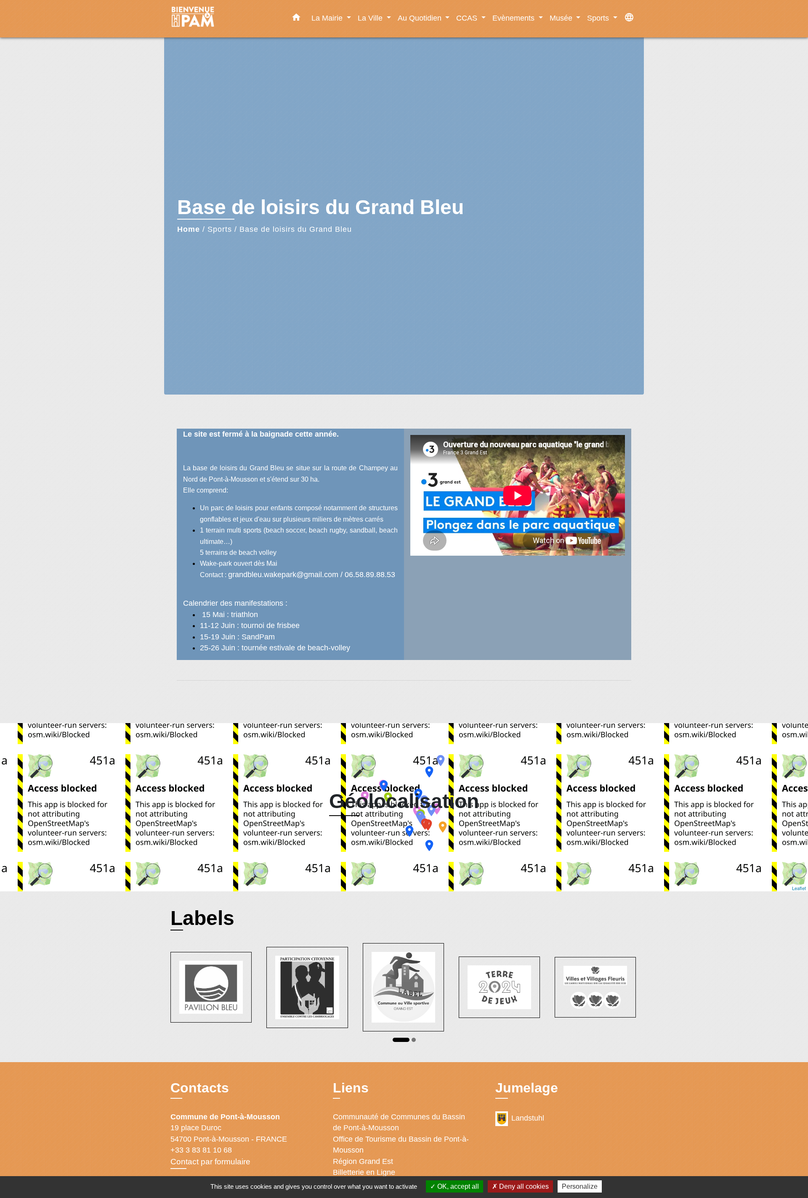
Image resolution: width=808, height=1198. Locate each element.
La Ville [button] (371, 17)
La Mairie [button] (328, 17)
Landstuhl (527, 1118)
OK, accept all (457, 1186)
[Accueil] (223, 18)
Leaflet (799, 888)
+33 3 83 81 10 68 (201, 1150)
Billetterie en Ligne (364, 1172)
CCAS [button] (467, 17)
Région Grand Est (363, 1161)
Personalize (580, 1186)
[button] (296, 19)
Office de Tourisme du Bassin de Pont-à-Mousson (401, 1144)
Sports (219, 229)
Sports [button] (599, 17)
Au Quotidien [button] (421, 17)
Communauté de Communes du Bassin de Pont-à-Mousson (399, 1122)
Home (188, 229)
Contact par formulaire (210, 1161)
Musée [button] (562, 17)
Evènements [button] (514, 17)
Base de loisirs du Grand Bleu (295, 229)
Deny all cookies (523, 1186)
